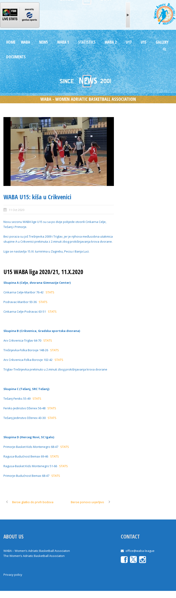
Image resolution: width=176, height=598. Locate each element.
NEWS (43, 42)
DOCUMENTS (16, 56)
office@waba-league (140, 551)
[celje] (58, 151)
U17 (129, 42)
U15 (143, 42)
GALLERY (162, 42)
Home (10, 42)
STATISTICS (87, 42)
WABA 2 (111, 42)
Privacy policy (12, 575)
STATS (50, 292)
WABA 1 (63, 42)
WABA (25, 42)
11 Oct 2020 (16, 210)
